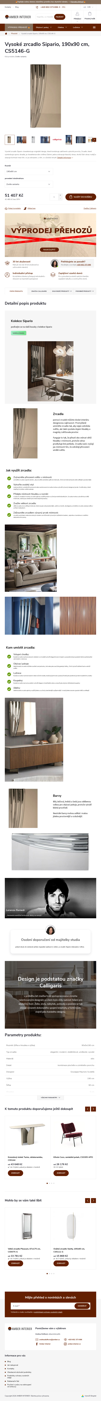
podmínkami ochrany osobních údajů (48, 1312)
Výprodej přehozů (77, 2)
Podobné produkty (83, 291)
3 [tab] (51, 1183)
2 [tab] (49, 1183)
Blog (17, 7)
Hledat (60, 17)
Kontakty (8, 7)
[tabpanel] (27, 1147)
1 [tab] (47, 1183)
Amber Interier (44, 1344)
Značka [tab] (39, 291)
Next (93, 1109)
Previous (87, 1109)
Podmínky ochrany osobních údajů (18, 1377)
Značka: (90, 208)
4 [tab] (53, 1183)
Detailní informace (64, 157)
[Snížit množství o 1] (60, 198)
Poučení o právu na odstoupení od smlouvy (19, 1386)
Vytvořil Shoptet (90, 1396)
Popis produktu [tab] (16, 291)
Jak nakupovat (12, 1365)
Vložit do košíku (83, 197)
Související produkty (60, 291)
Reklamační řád (13, 1381)
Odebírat (82, 1306)
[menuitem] (19, 27)
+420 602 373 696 (84, 265)
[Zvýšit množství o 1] (60, 195)
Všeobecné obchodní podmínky (19, 1372)
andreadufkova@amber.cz (49, 1339)
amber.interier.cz (74, 1344)
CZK (89, 7)
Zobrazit (15, 1173)
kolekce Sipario (18, 333)
